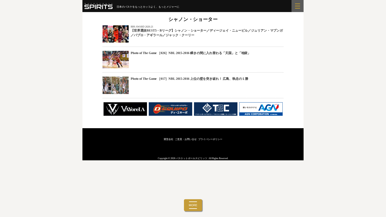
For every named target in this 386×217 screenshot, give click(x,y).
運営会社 (168, 139)
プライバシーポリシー (210, 139)
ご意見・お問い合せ (186, 139)
